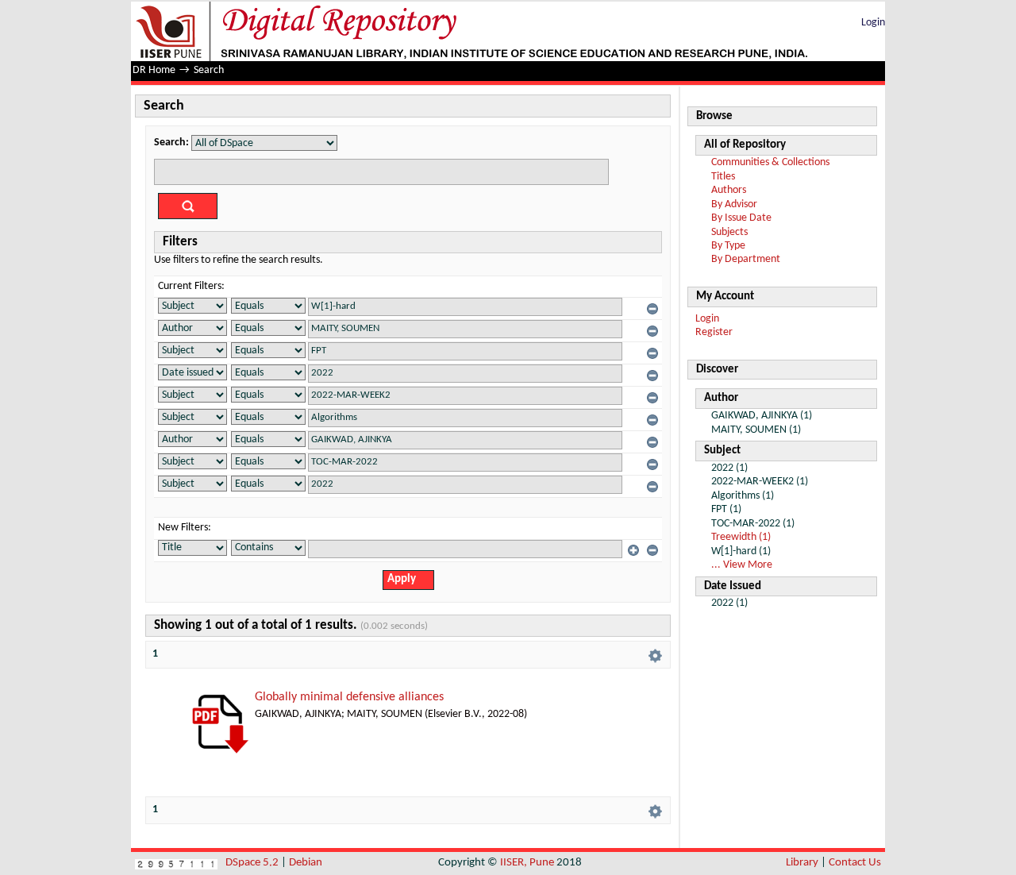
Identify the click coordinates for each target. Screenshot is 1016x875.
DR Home (154, 70)
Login (873, 22)
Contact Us (855, 863)
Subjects (729, 232)
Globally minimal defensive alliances (349, 697)
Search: (171, 142)
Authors (728, 190)
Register (714, 332)
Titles (723, 177)
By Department (745, 259)
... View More (741, 565)
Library (802, 863)
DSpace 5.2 (253, 863)
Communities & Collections (770, 162)
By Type (728, 246)
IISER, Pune (527, 863)
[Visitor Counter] (176, 863)
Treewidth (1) (741, 537)
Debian (305, 863)
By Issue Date (741, 218)
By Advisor (734, 204)
